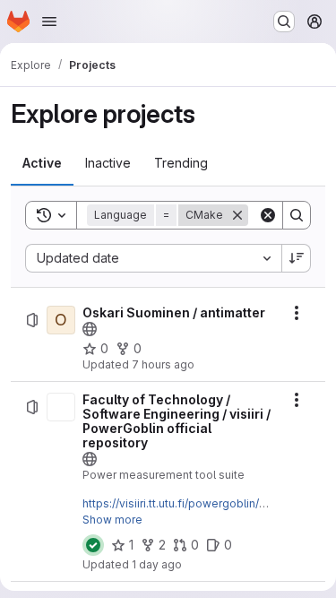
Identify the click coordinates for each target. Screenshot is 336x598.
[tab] (42, 163)
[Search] (296, 215)
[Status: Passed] (93, 545)
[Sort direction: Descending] (296, 258)
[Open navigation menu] (49, 21)
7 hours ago (163, 364)
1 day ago (157, 564)
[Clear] (268, 215)
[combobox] (153, 258)
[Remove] (237, 215)
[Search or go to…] (284, 21)
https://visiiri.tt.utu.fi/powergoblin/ (170, 503)
